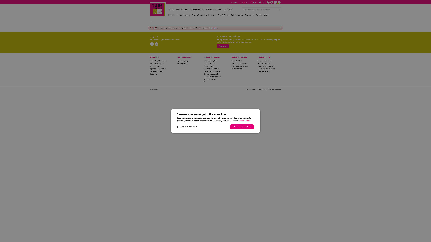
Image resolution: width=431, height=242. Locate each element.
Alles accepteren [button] (242, 127)
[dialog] (215, 121)
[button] (187, 127)
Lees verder (245, 121)
